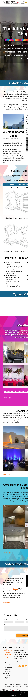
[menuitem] (6, 685)
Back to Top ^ (7, 474)
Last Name (18, 619)
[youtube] (26, 666)
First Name (7, 619)
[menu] (26, 3)
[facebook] (19, 666)
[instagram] (23, 666)
